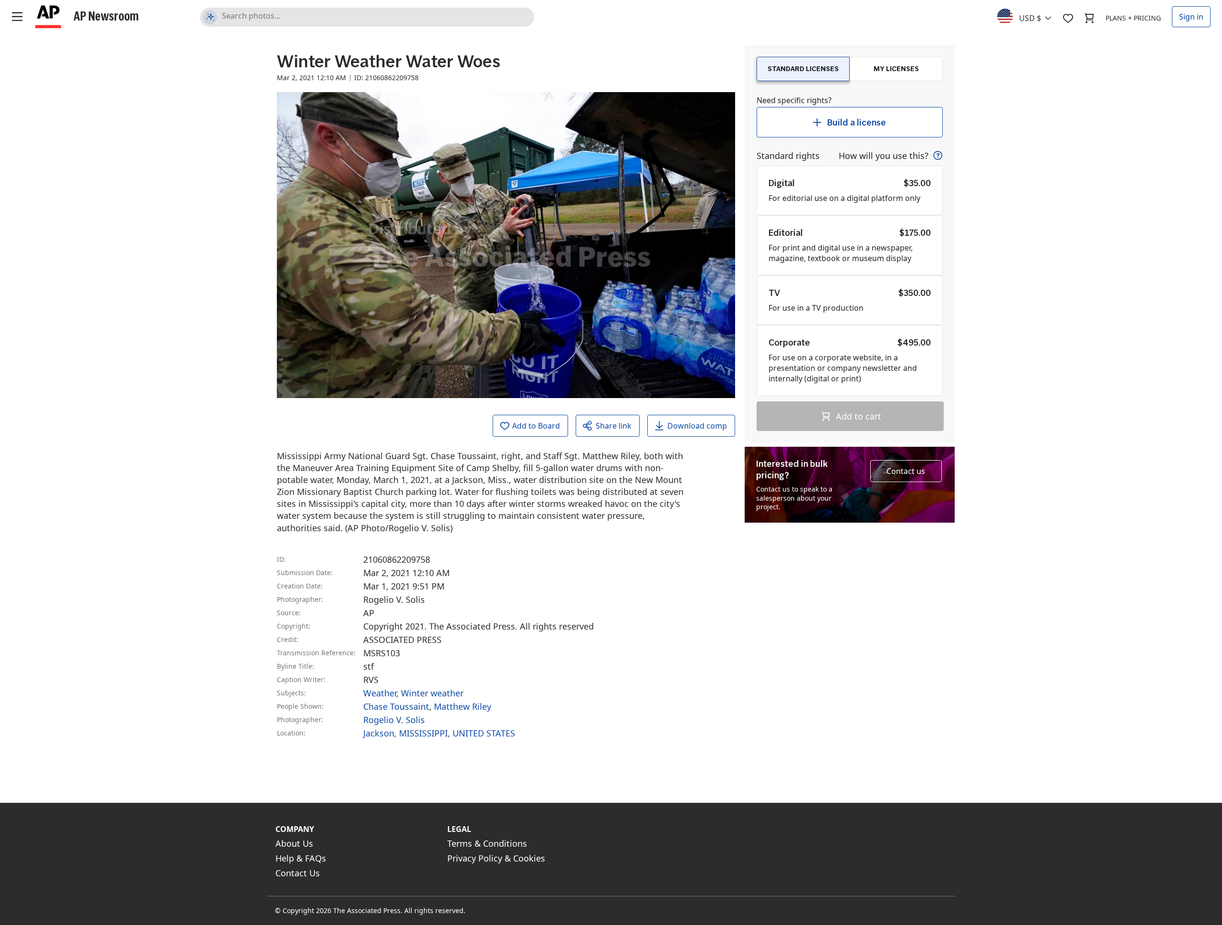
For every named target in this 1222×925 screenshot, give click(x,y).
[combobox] (1030, 15)
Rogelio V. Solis (394, 719)
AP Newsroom (106, 16)
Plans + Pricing (1133, 17)
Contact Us (297, 873)
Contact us (905, 471)
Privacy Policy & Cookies (496, 858)
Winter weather (432, 693)
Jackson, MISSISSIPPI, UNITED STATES (439, 733)
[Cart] (1089, 18)
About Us (294, 843)
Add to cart (857, 416)
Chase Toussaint (396, 706)
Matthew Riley (462, 706)
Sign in (1191, 16)
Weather (379, 693)
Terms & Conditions (487, 843)
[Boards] (1068, 18)
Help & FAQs (300, 858)
